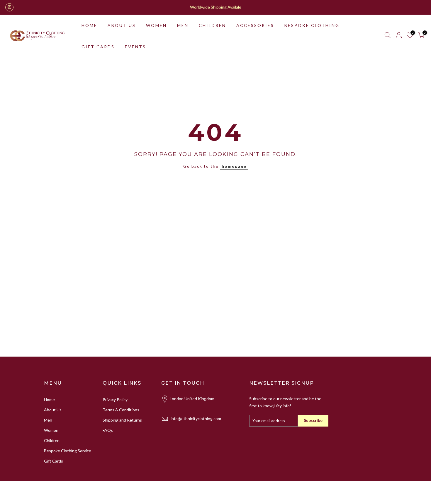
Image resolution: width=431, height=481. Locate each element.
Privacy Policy (115, 399)
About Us (53, 409)
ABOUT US (122, 25)
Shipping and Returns (122, 419)
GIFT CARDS (98, 46)
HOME (89, 25)
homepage (234, 166)
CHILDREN (212, 25)
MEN (183, 25)
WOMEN (156, 25)
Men (48, 419)
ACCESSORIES (255, 25)
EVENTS (135, 46)
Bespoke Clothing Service (67, 450)
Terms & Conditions (121, 409)
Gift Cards (53, 460)
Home (49, 399)
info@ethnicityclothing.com (196, 418)
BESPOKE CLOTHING (312, 25)
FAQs (108, 430)
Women (51, 430)
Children (52, 440)
